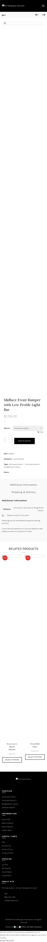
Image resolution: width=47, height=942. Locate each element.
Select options (12, 760)
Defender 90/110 (8, 808)
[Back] (4, 14)
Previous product (37, 14)
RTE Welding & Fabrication (22, 920)
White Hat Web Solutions (31, 927)
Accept (3, 941)
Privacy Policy (7, 853)
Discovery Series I (16, 464)
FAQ (3, 842)
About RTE (6, 819)
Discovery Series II (32, 464)
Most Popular (7, 827)
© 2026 (9, 920)
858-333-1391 (9, 897)
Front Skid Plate (35, 745)
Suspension (7, 876)
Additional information (23, 484)
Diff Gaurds (6, 868)
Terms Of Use (7, 849)
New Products (7, 823)
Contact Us (6, 846)
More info (10, 941)
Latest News (7, 830)
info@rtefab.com (11, 901)
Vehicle (7, 428)
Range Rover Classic (12, 467)
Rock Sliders (7, 872)
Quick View (20, 557)
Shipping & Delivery (23, 492)
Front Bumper (18, 459)
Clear (41, 432)
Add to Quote (24, 441)
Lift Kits (5, 865)
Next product (43, 14)
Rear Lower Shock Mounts (12, 747)
